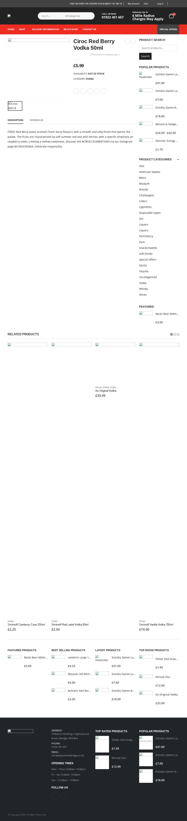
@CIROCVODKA (23, 146)
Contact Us (89, 29)
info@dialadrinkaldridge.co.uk (67, 755)
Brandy (143, 189)
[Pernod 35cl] (146, 681)
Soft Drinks (145, 253)
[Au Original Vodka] (146, 699)
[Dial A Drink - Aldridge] (16, 15)
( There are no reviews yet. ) (104, 54)
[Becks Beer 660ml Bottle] (146, 318)
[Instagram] (177, 3)
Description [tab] (15, 120)
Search (145, 56)
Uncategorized (148, 277)
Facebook (76, 91)
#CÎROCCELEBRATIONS (96, 141)
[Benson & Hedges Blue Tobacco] (146, 128)
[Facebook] (171, 3)
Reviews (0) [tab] (36, 120)
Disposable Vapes (150, 212)
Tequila (143, 271)
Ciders (143, 201)
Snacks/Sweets (148, 248)
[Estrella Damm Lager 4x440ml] (146, 95)
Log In (160, 3)
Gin (141, 218)
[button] (171, 334)
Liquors (143, 230)
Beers (142, 177)
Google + (97, 91)
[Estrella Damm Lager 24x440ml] (146, 78)
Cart (146, 3)
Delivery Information (45, 29)
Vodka (90, 78)
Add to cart (42, 348)
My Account (134, 3)
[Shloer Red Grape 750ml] (146, 663)
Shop (22, 29)
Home (11, 29)
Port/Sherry (146, 236)
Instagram (64, 796)
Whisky (143, 288)
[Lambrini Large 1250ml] (58, 662)
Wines (143, 294)
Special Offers (168, 29)
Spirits (143, 265)
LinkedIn (90, 91)
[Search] (91, 16)
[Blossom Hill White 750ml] (58, 678)
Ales (141, 166)
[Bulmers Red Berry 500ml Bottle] (58, 695)
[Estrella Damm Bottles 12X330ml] (146, 112)
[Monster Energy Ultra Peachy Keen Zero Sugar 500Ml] (146, 145)
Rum (142, 242)
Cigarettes (145, 207)
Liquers (143, 224)
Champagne (146, 195)
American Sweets (149, 172)
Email (103, 91)
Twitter (83, 91)
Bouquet (144, 183)
